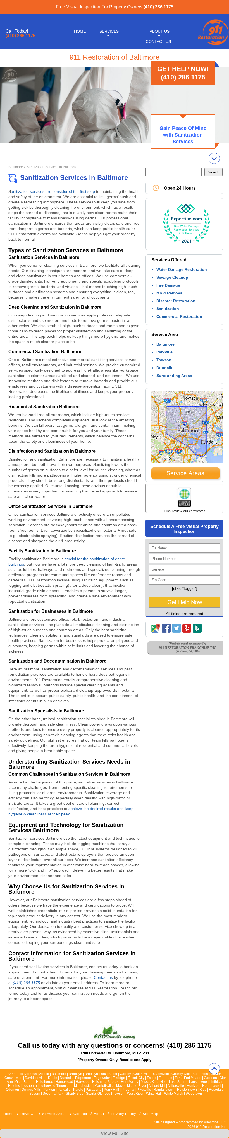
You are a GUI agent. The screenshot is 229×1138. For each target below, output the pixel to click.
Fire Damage (168, 285)
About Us (160, 31)
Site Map (150, 1114)
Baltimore (15, 167)
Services (109, 31)
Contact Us (158, 41)
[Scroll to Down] (214, 158)
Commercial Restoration (179, 316)
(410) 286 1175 (158, 6)
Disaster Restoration (175, 301)
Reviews (27, 1114)
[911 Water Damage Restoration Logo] (213, 45)
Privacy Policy (123, 1114)
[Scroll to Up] (214, 1068)
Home (80, 31)
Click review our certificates (184, 511)
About (99, 1114)
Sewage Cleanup (172, 277)
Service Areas (185, 473)
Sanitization (167, 308)
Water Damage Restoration (181, 269)
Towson (163, 360)
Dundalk (164, 367)
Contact (80, 1114)
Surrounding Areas (174, 375)
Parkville (164, 352)
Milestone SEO (215, 1122)
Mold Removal (169, 293)
